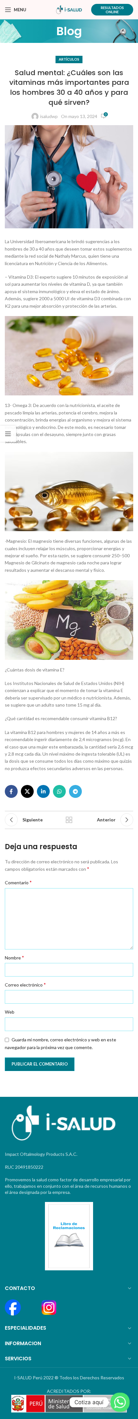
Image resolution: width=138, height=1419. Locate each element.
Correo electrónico (25, 984)
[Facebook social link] (11, 791)
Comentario (18, 882)
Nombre (14, 957)
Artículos (69, 59)
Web (9, 1012)
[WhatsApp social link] (59, 791)
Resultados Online (112, 9)
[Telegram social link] (75, 791)
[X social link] (27, 791)
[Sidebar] (8, 434)
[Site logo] (69, 9)
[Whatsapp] (120, 1402)
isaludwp (49, 116)
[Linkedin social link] (43, 791)
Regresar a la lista (69, 819)
